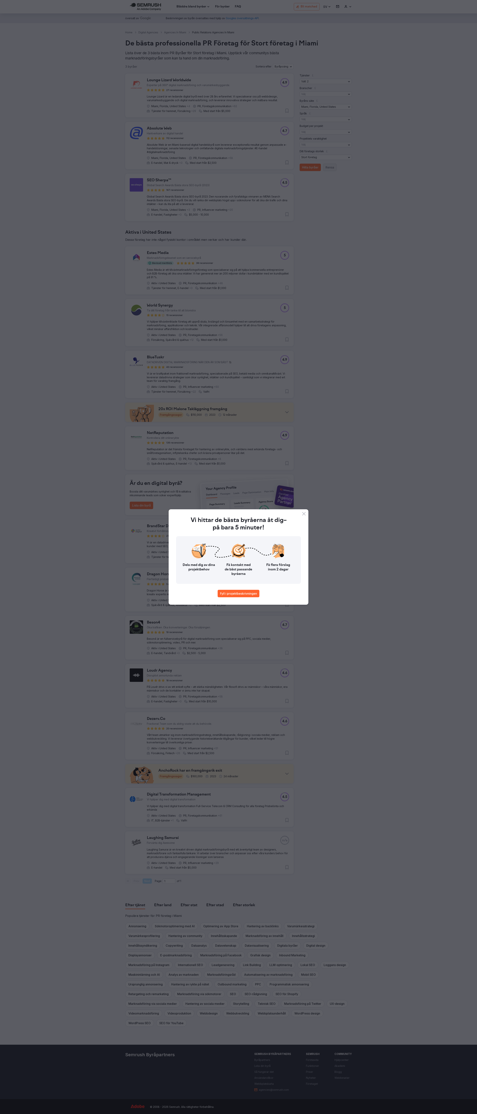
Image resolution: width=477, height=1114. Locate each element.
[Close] (303, 513)
